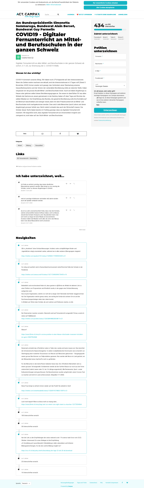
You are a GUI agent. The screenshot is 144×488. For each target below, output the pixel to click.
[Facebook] (122, 483)
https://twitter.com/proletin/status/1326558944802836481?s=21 (42, 319)
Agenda (70, 14)
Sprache (18, 483)
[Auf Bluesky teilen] (78, 133)
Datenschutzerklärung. (105, 120)
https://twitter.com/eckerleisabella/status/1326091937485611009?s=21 (44, 391)
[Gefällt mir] (66, 183)
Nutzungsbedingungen (67, 482)
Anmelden (122, 14)
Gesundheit (39, 145)
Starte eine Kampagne (106, 14)
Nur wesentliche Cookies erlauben (105, 3)
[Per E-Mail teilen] (42, 133)
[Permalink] (74, 184)
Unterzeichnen (110, 110)
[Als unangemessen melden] (70, 183)
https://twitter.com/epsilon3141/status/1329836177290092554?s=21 (43, 256)
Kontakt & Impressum (112, 482)
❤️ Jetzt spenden (84, 14)
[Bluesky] (127, 483)
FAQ (101, 482)
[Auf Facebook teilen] (60, 133)
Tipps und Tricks (82, 482)
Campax (70, 486)
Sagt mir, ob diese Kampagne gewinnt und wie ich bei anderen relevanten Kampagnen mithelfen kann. (111, 100)
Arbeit (20, 145)
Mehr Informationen (53, 5)
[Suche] (58, 14)
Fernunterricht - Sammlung (28, 158)
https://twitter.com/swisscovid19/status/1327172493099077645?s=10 (44, 274)
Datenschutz (93, 482)
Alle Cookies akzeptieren (105, 7)
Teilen (24, 133)
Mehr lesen (82, 229)
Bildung (28, 145)
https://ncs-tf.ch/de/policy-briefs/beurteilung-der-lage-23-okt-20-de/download (46, 450)
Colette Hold (26, 58)
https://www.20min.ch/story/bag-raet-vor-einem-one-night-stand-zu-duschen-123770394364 (51, 404)
